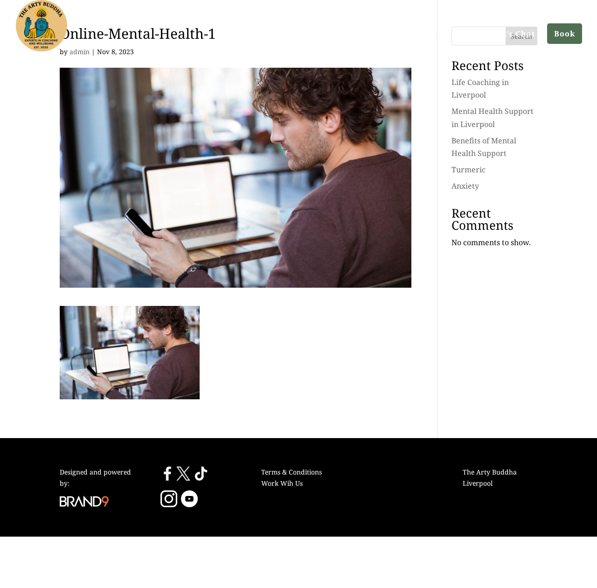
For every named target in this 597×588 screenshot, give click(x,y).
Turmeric (468, 169)
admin (79, 51)
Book (564, 33)
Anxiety (465, 186)
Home (345, 33)
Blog (472, 33)
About (382, 33)
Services (433, 33)
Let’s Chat (514, 33)
